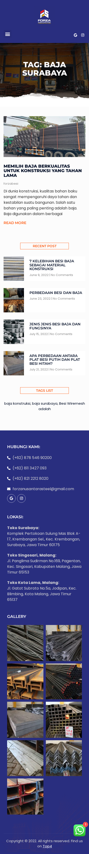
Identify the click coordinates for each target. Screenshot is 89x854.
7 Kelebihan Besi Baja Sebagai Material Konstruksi (51, 265)
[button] (7, 34)
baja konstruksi (17, 403)
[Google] (75, 35)
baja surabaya (44, 403)
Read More (15, 223)
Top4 (47, 846)
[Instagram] (82, 35)
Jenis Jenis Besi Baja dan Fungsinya (54, 326)
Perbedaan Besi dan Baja (55, 292)
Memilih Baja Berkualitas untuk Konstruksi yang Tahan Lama (43, 171)
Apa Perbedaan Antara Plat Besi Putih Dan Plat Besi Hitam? (54, 359)
